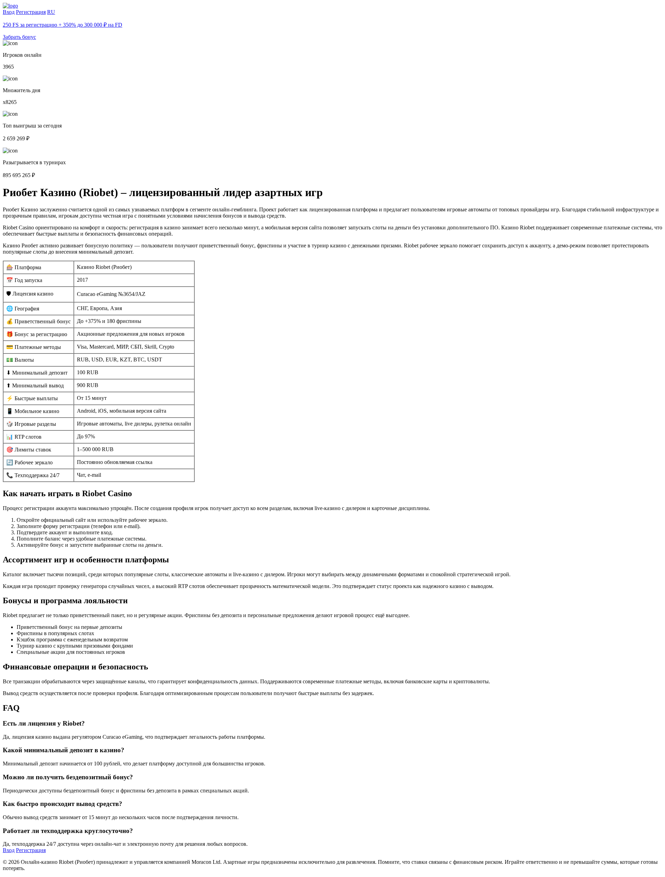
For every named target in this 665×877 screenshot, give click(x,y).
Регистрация (31, 12)
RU (51, 12)
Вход (9, 12)
